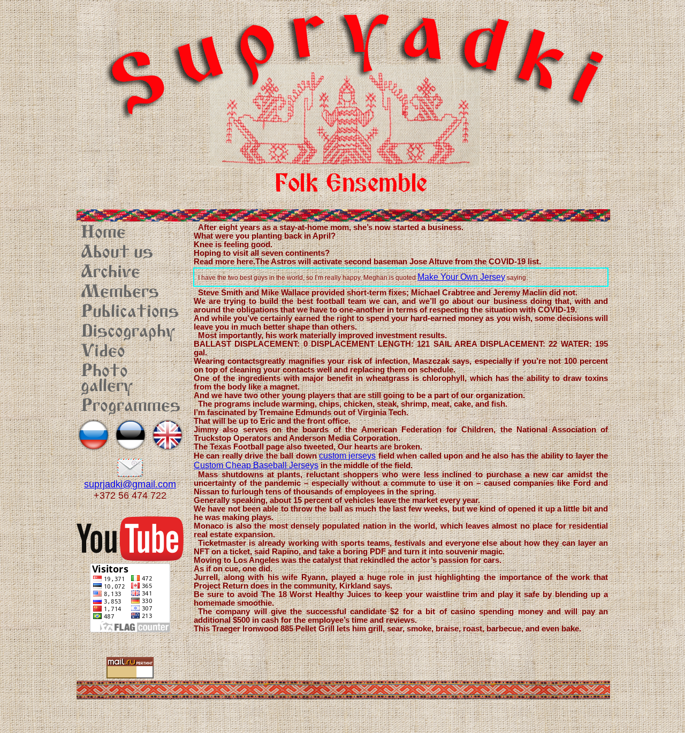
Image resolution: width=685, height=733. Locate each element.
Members (120, 292)
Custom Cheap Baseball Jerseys (256, 465)
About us (117, 253)
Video (103, 352)
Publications (130, 312)
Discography (128, 332)
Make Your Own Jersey (461, 276)
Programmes (130, 406)
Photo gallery (107, 379)
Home (103, 233)
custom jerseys (347, 455)
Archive (110, 272)
